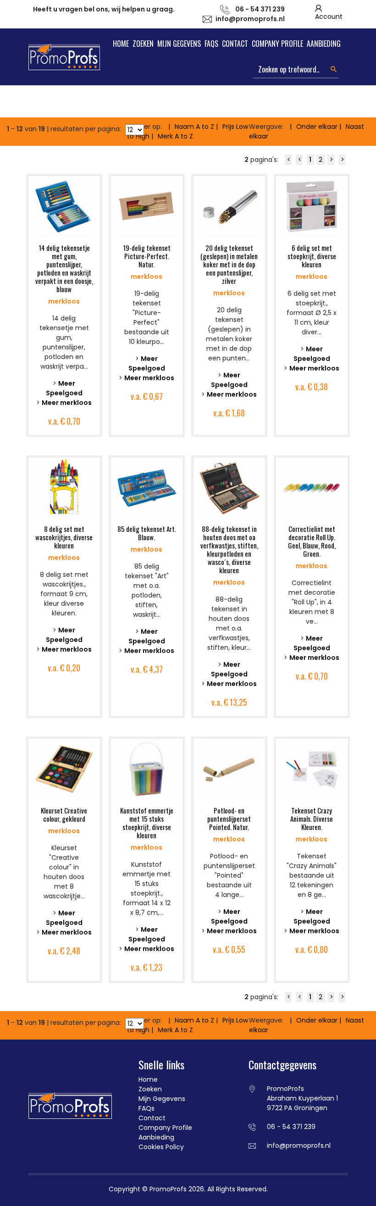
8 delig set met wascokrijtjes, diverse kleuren (64, 537)
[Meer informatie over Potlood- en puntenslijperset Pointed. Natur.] (229, 768)
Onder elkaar (316, 126)
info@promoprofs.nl (250, 18)
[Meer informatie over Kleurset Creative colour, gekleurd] (64, 768)
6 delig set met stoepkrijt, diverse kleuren (312, 256)
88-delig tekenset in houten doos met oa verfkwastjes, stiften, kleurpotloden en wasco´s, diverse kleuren (229, 549)
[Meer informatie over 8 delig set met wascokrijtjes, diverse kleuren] (64, 487)
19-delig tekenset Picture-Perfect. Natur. (147, 256)
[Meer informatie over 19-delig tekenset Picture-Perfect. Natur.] (146, 205)
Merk (175, 136)
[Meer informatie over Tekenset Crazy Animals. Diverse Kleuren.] (312, 768)
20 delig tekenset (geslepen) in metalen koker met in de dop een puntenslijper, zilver (229, 264)
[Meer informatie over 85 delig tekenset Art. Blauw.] (146, 487)
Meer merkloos (67, 402)
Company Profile (277, 43)
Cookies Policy (161, 1146)
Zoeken (143, 43)
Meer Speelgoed (64, 388)
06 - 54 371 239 (291, 1126)
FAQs (211, 43)
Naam (194, 126)
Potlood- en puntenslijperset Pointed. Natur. (229, 818)
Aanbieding (324, 43)
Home (121, 43)
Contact (235, 43)
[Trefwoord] (333, 69)
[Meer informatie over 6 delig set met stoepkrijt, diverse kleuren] (312, 205)
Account (329, 16)
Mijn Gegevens (179, 43)
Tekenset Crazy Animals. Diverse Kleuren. (311, 818)
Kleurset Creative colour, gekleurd (64, 814)
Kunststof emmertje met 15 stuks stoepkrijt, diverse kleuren (146, 822)
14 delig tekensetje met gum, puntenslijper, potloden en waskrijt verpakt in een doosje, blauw (64, 268)
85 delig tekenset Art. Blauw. (146, 533)
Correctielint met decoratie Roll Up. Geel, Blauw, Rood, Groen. (312, 541)
